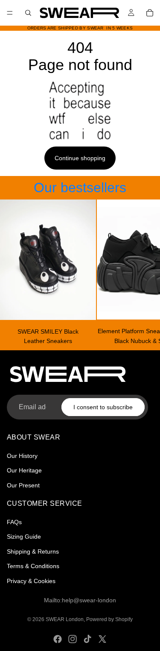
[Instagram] (72, 639)
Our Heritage (24, 470)
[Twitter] (102, 639)
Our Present (23, 485)
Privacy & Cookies (31, 580)
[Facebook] (57, 639)
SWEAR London (65, 619)
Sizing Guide (24, 536)
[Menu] (10, 13)
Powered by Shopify (109, 619)
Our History (22, 455)
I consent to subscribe (103, 406)
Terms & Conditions (33, 566)
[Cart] (149, 12)
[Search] (28, 12)
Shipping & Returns (33, 551)
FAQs (14, 522)
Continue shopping (80, 158)
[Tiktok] (87, 639)
